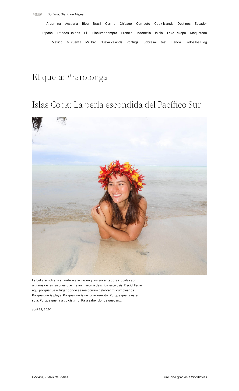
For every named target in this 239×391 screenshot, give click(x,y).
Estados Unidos (68, 33)
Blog (85, 23)
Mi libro (90, 42)
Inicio (159, 33)
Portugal (133, 42)
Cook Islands (163, 23)
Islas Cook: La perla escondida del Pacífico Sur (116, 104)
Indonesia (143, 33)
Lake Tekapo (176, 33)
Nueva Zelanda (111, 42)
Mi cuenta (74, 42)
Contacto (143, 23)
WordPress (199, 377)
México (57, 42)
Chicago (126, 23)
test (164, 42)
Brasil (97, 23)
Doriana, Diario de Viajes (65, 14)
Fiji (86, 33)
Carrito (110, 23)
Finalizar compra (104, 33)
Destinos (184, 23)
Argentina (53, 23)
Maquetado (198, 33)
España (47, 33)
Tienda (176, 42)
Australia (71, 23)
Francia (126, 33)
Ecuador (201, 23)
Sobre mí (150, 42)
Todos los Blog (196, 42)
